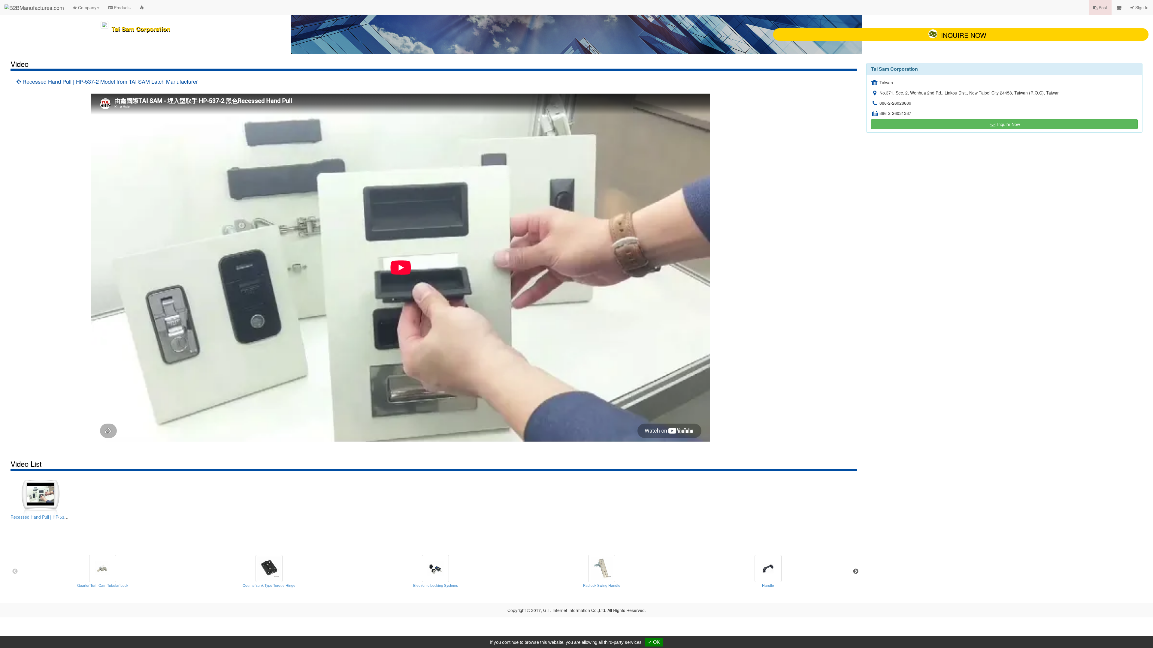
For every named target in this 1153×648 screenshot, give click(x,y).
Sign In (1141, 7)
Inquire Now (963, 35)
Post (1102, 7)
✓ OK (654, 642)
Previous (15, 571)
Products (122, 7)
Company (86, 7)
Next (856, 571)
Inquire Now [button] (1008, 124)
